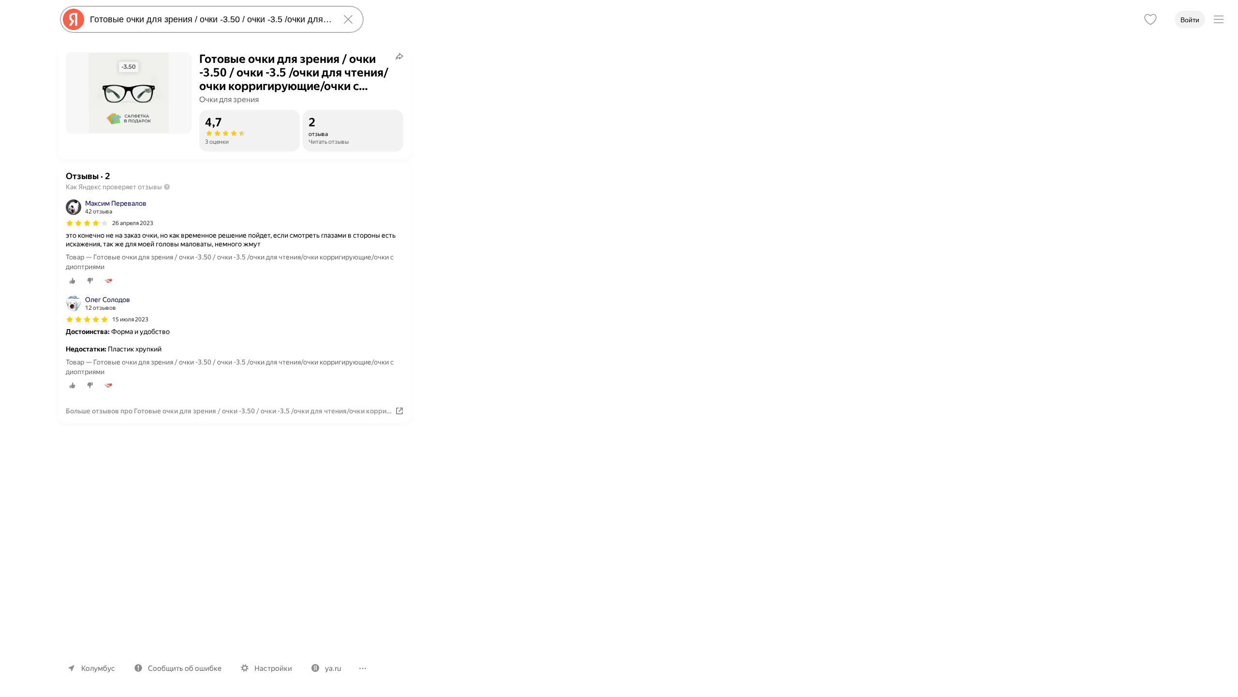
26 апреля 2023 (132, 223)
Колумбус (98, 668)
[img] (87, 223)
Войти (1189, 20)
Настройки (273, 668)
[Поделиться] (399, 56)
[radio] (72, 281)
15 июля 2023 (130, 319)
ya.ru (333, 668)
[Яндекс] (73, 19)
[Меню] (1218, 19)
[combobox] (210, 19)
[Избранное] (1150, 19)
